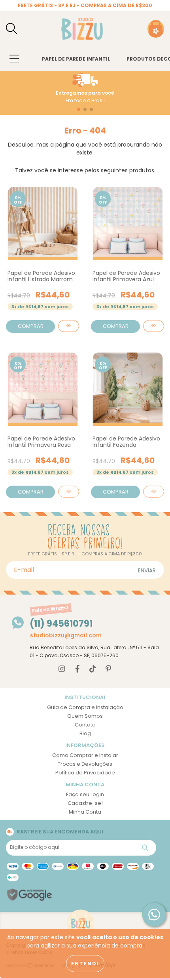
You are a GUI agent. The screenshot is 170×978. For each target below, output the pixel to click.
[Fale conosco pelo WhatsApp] (154, 915)
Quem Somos (85, 716)
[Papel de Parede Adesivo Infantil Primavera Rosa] (68, 492)
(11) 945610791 (61, 624)
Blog (85, 733)
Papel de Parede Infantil (76, 58)
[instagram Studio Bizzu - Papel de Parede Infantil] (62, 669)
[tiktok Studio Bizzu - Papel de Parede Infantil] (93, 669)
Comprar (30, 326)
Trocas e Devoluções (85, 764)
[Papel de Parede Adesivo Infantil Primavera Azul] (153, 326)
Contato (85, 724)
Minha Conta (85, 812)
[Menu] (14, 59)
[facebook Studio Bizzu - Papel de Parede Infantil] (77, 669)
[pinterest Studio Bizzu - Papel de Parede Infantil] (108, 669)
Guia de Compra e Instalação (85, 707)
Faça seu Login (85, 794)
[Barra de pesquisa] (11, 29)
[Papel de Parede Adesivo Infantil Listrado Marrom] (68, 326)
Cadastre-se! (85, 803)
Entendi (85, 963)
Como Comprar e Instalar (85, 755)
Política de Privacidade (85, 772)
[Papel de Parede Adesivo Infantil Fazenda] (153, 492)
